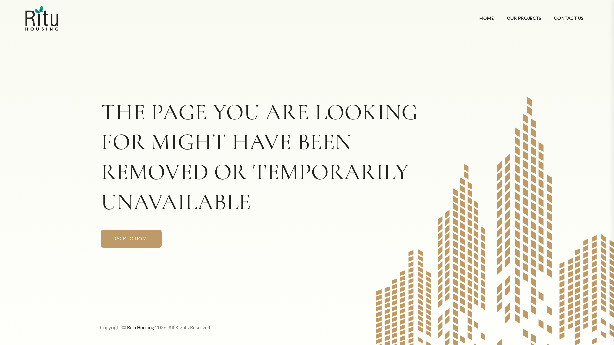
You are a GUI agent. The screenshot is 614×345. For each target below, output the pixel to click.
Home (486, 18)
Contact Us (569, 18)
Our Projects (524, 18)
